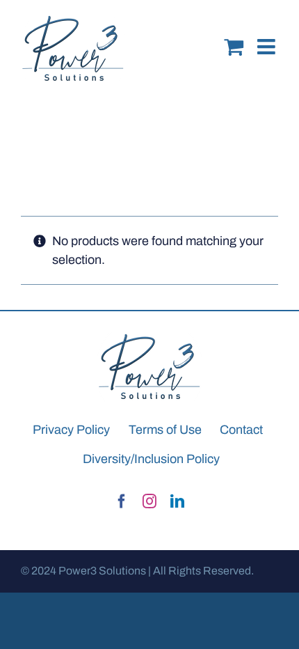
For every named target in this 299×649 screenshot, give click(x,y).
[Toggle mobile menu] (267, 36)
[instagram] (149, 501)
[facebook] (122, 501)
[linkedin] (177, 501)
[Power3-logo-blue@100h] (149, 338)
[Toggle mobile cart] (233, 36)
